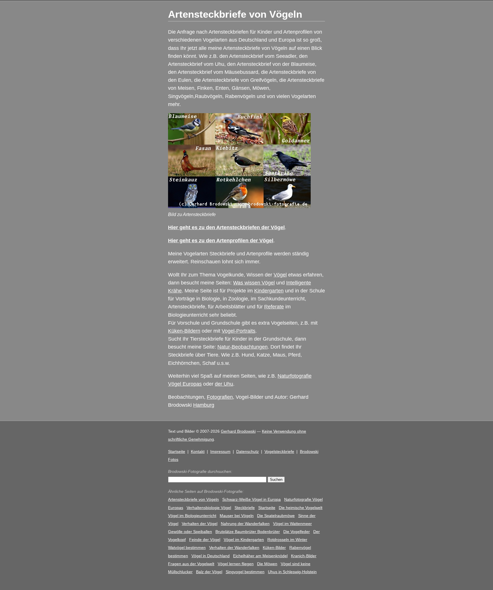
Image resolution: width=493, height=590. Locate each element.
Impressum (220, 451)
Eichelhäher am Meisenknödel (260, 556)
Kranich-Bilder (303, 556)
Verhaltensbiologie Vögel (209, 507)
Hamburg (203, 405)
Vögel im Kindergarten (244, 539)
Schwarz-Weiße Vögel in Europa (251, 499)
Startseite (176, 451)
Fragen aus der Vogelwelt (191, 563)
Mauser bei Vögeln (237, 515)
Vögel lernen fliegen (236, 563)
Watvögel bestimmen (187, 547)
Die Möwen (267, 563)
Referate (274, 307)
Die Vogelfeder (296, 531)
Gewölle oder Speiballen (190, 531)
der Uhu (224, 384)
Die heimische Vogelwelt (300, 507)
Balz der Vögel (209, 571)
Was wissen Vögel (254, 283)
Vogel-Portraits (238, 331)
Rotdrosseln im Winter (287, 539)
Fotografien (220, 397)
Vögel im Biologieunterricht (192, 515)
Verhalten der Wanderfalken (234, 547)
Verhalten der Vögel (199, 523)
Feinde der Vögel (204, 539)
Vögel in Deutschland (210, 556)
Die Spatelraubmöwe (276, 515)
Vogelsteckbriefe (279, 451)
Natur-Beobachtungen (242, 347)
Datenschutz (247, 451)
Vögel (280, 275)
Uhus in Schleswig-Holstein (292, 571)
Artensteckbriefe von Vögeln (193, 499)
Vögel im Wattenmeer (292, 523)
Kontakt (198, 451)
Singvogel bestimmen (245, 571)
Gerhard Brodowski (238, 431)
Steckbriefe (245, 507)
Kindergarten (269, 291)
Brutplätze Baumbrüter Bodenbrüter (247, 531)
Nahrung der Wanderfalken (245, 523)
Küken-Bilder (274, 547)
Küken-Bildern (184, 331)
